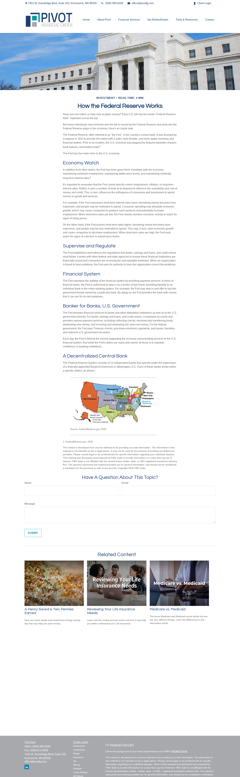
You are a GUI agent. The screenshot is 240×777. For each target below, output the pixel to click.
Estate (76, 753)
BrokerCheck (179, 751)
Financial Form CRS (122, 745)
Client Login (204, 3)
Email (125, 482)
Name (28, 482)
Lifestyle (77, 768)
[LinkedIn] (26, 767)
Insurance (78, 757)
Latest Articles (80, 772)
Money (76, 764)
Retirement (79, 746)
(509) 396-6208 (114, 3)
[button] (86, 20)
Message (29, 503)
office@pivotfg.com (143, 3)
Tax (75, 761)
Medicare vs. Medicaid (167, 609)
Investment (79, 749)
